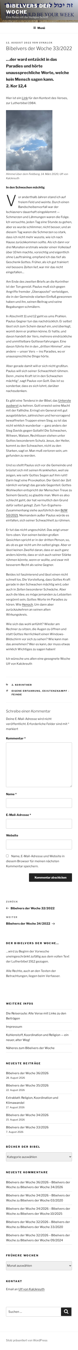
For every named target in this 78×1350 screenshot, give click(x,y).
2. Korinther (22, 684)
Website (12, 835)
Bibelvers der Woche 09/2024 (41, 1240)
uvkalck (46, 42)
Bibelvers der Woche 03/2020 (41, 1200)
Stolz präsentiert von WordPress (26, 1340)
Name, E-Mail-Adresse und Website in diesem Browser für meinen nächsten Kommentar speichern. (35, 861)
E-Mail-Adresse (18, 815)
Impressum (14, 1027)
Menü (41, 28)
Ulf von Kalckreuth (31, 1289)
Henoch (27, 604)
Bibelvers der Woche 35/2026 (27, 1085)
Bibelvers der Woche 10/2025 (41, 1214)
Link (25, 98)
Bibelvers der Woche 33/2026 (27, 1127)
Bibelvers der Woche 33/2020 (41, 1227)
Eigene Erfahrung (26, 690)
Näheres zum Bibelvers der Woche (30, 1048)
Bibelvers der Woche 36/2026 (27, 1073)
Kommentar (16, 738)
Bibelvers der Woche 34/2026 (27, 1115)
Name (11, 794)
